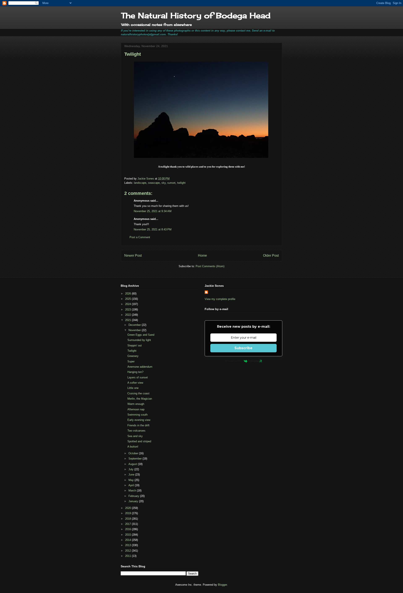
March (132, 490)
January (133, 501)
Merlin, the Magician (139, 398)
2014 (128, 539)
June (131, 474)
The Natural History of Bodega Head (196, 15)
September (135, 458)
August (133, 464)
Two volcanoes (136, 430)
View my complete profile (220, 299)
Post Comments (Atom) (210, 266)
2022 (128, 314)
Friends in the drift (138, 425)
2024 (128, 304)
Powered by (233, 361)
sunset (171, 182)
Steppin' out (134, 345)
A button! (132, 446)
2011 (128, 555)
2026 (128, 293)
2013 (128, 545)
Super (131, 361)
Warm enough (135, 403)
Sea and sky (135, 436)
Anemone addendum (139, 366)
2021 (128, 320)
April (131, 485)
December (135, 324)
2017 (128, 524)
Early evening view (138, 419)
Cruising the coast (138, 393)
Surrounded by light (139, 340)
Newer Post (133, 255)
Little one (133, 388)
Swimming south (137, 414)
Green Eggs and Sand (140, 334)
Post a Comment (140, 237)
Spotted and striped (139, 441)
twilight (181, 182)
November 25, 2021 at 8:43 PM (152, 229)
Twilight (131, 350)
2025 (128, 298)
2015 (128, 534)
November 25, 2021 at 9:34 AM (152, 211)
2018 (128, 518)
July (131, 469)
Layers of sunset (137, 377)
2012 (128, 550)
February (134, 496)
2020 (128, 508)
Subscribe (243, 348)
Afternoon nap (135, 409)
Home (202, 255)
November (135, 330)
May (131, 480)
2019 (128, 513)
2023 (128, 309)
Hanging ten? (135, 372)
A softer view (135, 382)
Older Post (271, 255)
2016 (128, 529)
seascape (154, 182)
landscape (140, 182)
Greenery (133, 356)
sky (163, 182)
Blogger (222, 584)
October (133, 453)
